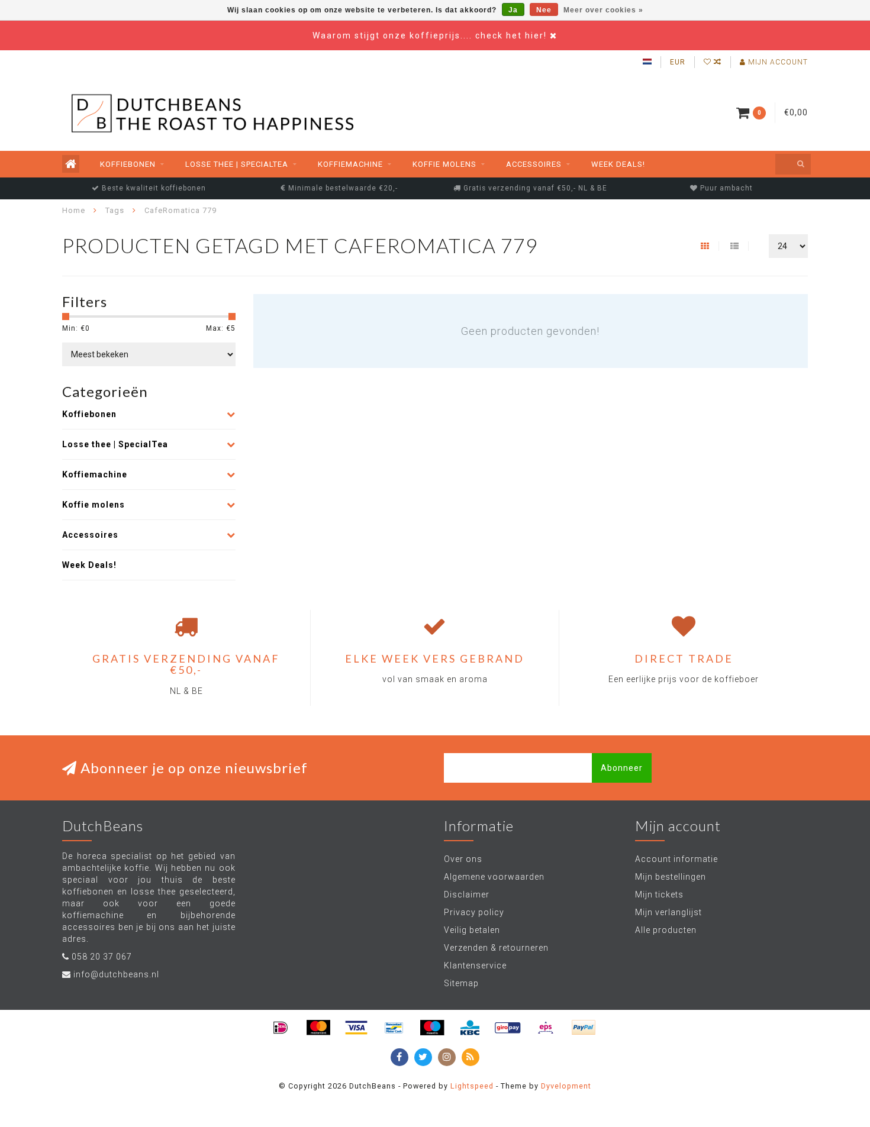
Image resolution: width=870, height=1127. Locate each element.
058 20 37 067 (102, 956)
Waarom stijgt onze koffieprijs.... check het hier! (431, 35)
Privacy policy (474, 912)
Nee (544, 10)
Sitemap (461, 983)
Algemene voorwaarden (494, 876)
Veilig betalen (472, 930)
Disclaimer (466, 894)
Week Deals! (618, 164)
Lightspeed (472, 1085)
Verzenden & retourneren (496, 947)
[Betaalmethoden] (280, 1027)
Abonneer (622, 768)
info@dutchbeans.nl (116, 974)
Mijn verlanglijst (668, 912)
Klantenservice (475, 965)
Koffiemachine (350, 164)
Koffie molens (444, 164)
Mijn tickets (659, 894)
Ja (513, 10)
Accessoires (534, 164)
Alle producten (666, 930)
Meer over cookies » (603, 10)
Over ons (463, 859)
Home (73, 210)
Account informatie (676, 859)
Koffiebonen (128, 164)
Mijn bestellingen (670, 876)
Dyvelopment (566, 1085)
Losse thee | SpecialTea (236, 164)
